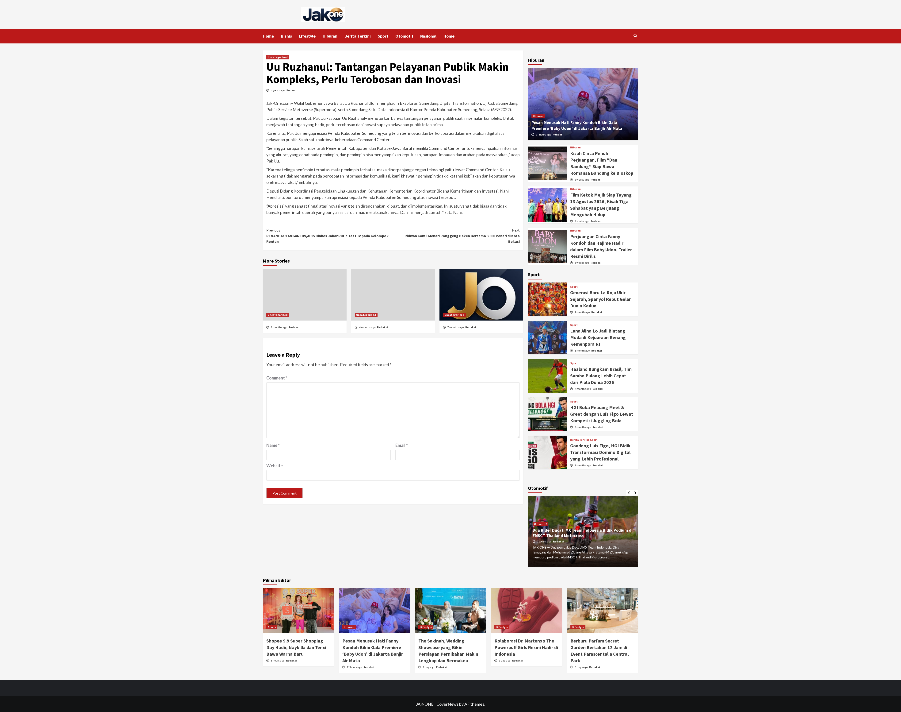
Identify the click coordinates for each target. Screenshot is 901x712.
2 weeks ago (582, 179)
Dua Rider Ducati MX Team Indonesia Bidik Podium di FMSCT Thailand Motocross (583, 532)
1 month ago (582, 312)
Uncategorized (278, 57)
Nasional (428, 36)
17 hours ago (543, 134)
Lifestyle (307, 36)
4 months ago (367, 327)
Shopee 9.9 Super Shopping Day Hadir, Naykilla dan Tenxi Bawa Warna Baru (296, 647)
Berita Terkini (357, 36)
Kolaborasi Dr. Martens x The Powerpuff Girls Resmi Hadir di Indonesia (526, 647)
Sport (383, 36)
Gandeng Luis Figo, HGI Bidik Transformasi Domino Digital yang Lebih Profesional (600, 452)
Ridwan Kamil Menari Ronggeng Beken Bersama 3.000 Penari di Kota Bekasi (462, 236)
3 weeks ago (582, 221)
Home (268, 36)
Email (401, 445)
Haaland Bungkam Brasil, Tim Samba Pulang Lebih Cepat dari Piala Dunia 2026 (601, 375)
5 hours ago (278, 660)
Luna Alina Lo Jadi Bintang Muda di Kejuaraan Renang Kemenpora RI (598, 337)
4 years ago (278, 90)
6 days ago (581, 667)
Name (273, 445)
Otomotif (404, 36)
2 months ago (583, 389)
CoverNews (447, 704)
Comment (276, 377)
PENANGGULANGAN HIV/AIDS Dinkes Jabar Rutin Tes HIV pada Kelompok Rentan (327, 236)
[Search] (635, 35)
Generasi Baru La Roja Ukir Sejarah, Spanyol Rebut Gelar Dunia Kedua (600, 299)
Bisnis (286, 36)
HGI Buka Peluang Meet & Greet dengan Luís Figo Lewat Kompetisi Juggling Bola (601, 413)
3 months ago (279, 327)
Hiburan (330, 36)
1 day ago (429, 667)
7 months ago (455, 327)
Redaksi (291, 90)
